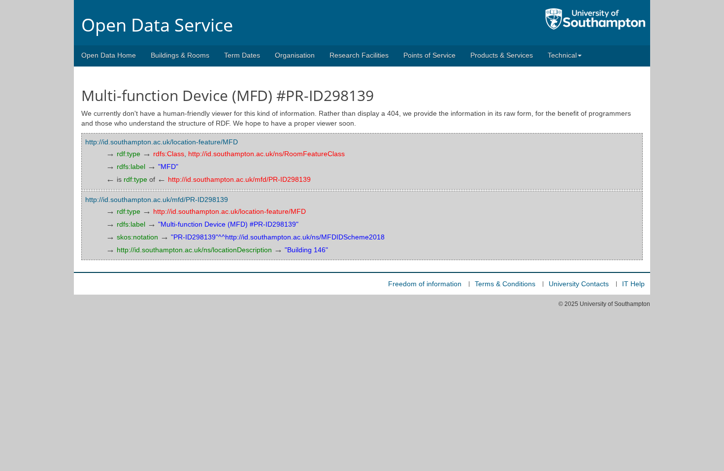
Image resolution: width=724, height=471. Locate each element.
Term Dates (242, 55)
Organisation (295, 55)
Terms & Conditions (505, 284)
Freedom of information (424, 284)
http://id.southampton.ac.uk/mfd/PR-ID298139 (239, 179)
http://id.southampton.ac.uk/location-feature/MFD (161, 142)
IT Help (633, 284)
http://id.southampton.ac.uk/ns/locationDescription (194, 250)
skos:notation (137, 237)
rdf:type (128, 154)
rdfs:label (131, 166)
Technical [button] (562, 55)
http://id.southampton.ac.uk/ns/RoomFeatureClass (266, 154)
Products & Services (501, 55)
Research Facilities (359, 55)
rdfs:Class (168, 154)
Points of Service (429, 55)
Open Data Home (108, 55)
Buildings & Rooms (180, 55)
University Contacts (579, 284)
